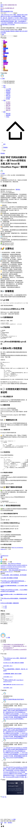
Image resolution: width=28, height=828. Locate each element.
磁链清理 (7, 11)
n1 (3, 65)
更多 (2, 6)
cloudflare (5, 48)
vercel (6, 555)
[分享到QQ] (2, 560)
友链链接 (10, 5)
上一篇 (5, 606)
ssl (4, 54)
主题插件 (17, 31)
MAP (5, 822)
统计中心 (3, 8)
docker (5, 61)
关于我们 (5, 5)
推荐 (2, 10)
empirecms (6, 53)
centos (4, 59)
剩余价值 (3, 11)
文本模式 (8, 613)
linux (4, 43)
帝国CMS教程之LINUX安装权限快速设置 (13, 644)
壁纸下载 (14, 5)
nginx (4, 50)
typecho (5, 42)
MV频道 (4, 33)
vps (4, 40)
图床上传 (12, 8)
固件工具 (22, 31)
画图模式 (3, 613)
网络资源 (12, 31)
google (5, 58)
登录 (3, 34)
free (4, 69)
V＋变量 (3, 78)
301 (4, 67)
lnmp (4, 51)
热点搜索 (7, 8)
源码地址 (18, 189)
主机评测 (8, 97)
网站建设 (8, 31)
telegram (5, 64)
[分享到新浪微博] (6, 560)
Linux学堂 (3, 31)
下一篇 (5, 608)
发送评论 (5, 623)
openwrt (5, 56)
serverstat (5, 70)
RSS (2, 822)
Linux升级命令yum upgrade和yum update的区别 (15, 649)
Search (15, 13)
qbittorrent (5, 62)
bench (4, 45)
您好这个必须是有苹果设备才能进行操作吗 (13, 699)
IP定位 (11, 11)
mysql (4, 47)
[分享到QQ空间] (4, 560)
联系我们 (10, 822)
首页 (2, 5)
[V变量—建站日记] (5, 3)
